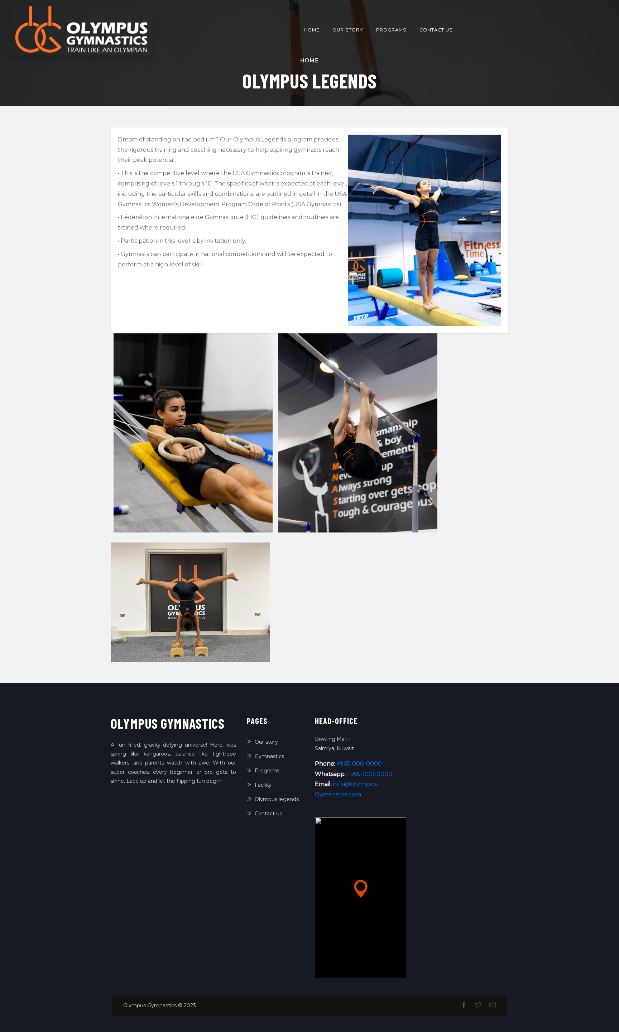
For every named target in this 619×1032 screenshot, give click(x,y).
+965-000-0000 (359, 763)
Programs (391, 30)
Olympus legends (277, 799)
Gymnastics (269, 756)
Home (313, 30)
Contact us (436, 30)
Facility (263, 785)
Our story (347, 30)
